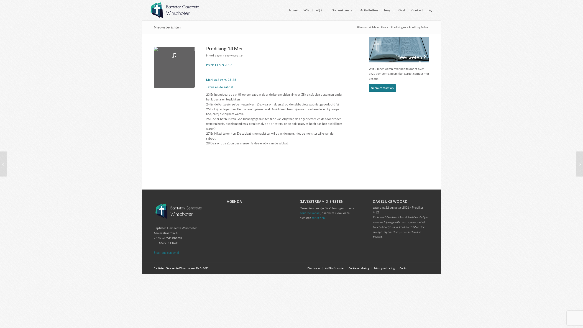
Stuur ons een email (166, 252)
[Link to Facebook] (419, 268)
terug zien (318, 218)
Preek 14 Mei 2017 (219, 65)
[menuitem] (291, 10)
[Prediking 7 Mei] (3, 164)
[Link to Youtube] (425, 268)
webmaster (236, 55)
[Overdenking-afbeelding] (174, 67)
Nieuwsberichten (167, 27)
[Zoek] (430, 10)
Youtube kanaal (310, 213)
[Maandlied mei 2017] (579, 164)
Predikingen (215, 55)
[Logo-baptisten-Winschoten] (178, 10)
